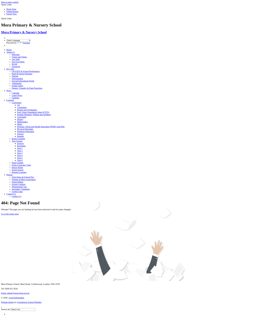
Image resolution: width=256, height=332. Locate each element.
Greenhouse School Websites (29, 302)
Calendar (15, 93)
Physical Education (25, 129)
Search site (5, 309)
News (8, 90)
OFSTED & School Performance (26, 71)
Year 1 (20, 148)
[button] (12, 18)
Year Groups (17, 141)
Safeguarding (17, 78)
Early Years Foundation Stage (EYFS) (33, 112)
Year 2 (20, 151)
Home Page (11, 9)
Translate (26, 43)
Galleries (15, 98)
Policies (15, 76)
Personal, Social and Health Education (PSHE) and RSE (41, 127)
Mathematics (22, 122)
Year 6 (20, 160)
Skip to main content (9, 2)
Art (18, 105)
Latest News (17, 95)
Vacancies (16, 66)
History (20, 119)
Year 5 (20, 158)
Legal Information (16, 298)
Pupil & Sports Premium (22, 74)
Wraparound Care (19, 187)
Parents (9, 175)
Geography (22, 117)
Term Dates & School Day (23, 177)
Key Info (10, 69)
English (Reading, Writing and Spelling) (34, 115)
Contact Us (11, 194)
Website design (7, 302)
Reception (21, 146)
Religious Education (25, 131)
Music (19, 124)
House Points (17, 167)
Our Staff (16, 59)
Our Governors (18, 62)
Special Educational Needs (23, 81)
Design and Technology (27, 110)
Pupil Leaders (17, 163)
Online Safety (17, 86)
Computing (22, 107)
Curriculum (16, 102)
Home (9, 50)
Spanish (20, 136)
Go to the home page (10, 214)
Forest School (17, 170)
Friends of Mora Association (24, 179)
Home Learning (18, 139)
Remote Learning (19, 172)
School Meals (17, 182)
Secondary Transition (21, 189)
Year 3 (20, 153)
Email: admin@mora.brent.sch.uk (15, 293)
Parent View (11, 14)
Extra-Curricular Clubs (21, 165)
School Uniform (18, 184)
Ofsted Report (12, 11)
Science (20, 134)
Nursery (20, 143)
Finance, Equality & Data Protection (27, 88)
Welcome (16, 54)
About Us (10, 52)
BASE (14, 64)
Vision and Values (19, 57)
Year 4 (20, 155)
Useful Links (17, 191)
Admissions (17, 83)
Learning (10, 100)
